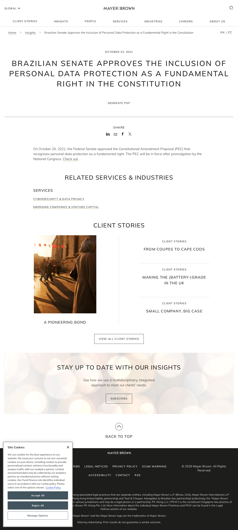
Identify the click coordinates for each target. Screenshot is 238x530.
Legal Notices (96, 466)
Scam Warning (154, 466)
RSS (138, 475)
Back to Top (119, 436)
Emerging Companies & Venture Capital (66, 207)
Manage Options (37, 515)
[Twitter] (130, 135)
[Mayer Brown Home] (119, 8)
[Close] (68, 447)
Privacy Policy (125, 466)
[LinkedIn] (108, 135)
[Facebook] (122, 135)
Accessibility (100, 475)
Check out (70, 159)
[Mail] (115, 134)
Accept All (37, 495)
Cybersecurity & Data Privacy (58, 199)
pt (230, 32)
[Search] (231, 8)
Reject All (38, 505)
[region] (38, 484)
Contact (123, 475)
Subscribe (119, 398)
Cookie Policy (53, 487)
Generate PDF (119, 103)
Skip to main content (18, 2)
